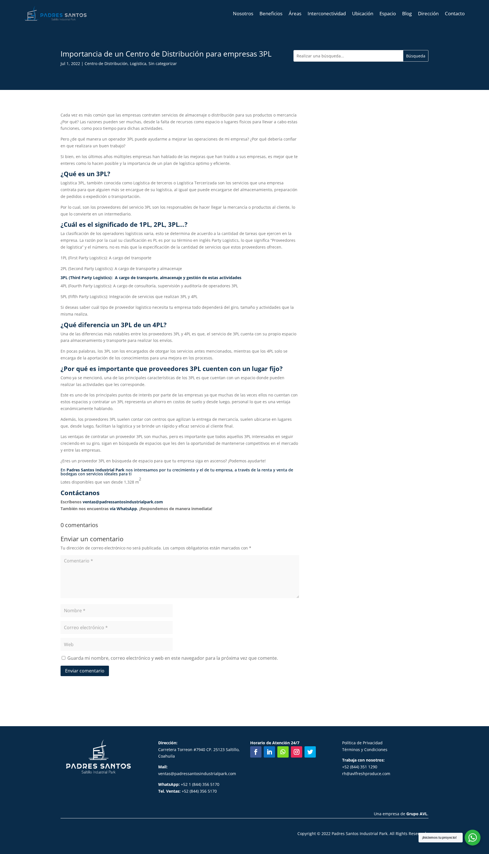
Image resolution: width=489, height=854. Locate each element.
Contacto (455, 13)
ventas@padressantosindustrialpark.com (123, 501)
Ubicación (362, 13)
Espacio (387, 13)
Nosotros (243, 13)
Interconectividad (327, 13)
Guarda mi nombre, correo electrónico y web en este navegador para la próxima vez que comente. (172, 658)
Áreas (295, 13)
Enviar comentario (84, 671)
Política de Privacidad (362, 742)
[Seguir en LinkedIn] (269, 752)
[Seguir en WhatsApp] (283, 752)
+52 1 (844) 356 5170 (188, 784)
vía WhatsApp (123, 508)
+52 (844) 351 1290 (359, 766)
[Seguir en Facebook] (255, 752)
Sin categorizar (163, 63)
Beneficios (270, 13)
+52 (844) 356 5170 (187, 791)
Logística (138, 63)
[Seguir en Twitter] (310, 752)
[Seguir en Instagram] (296, 752)
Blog (407, 13)
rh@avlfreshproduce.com (366, 773)
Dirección (428, 13)
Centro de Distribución (106, 63)
